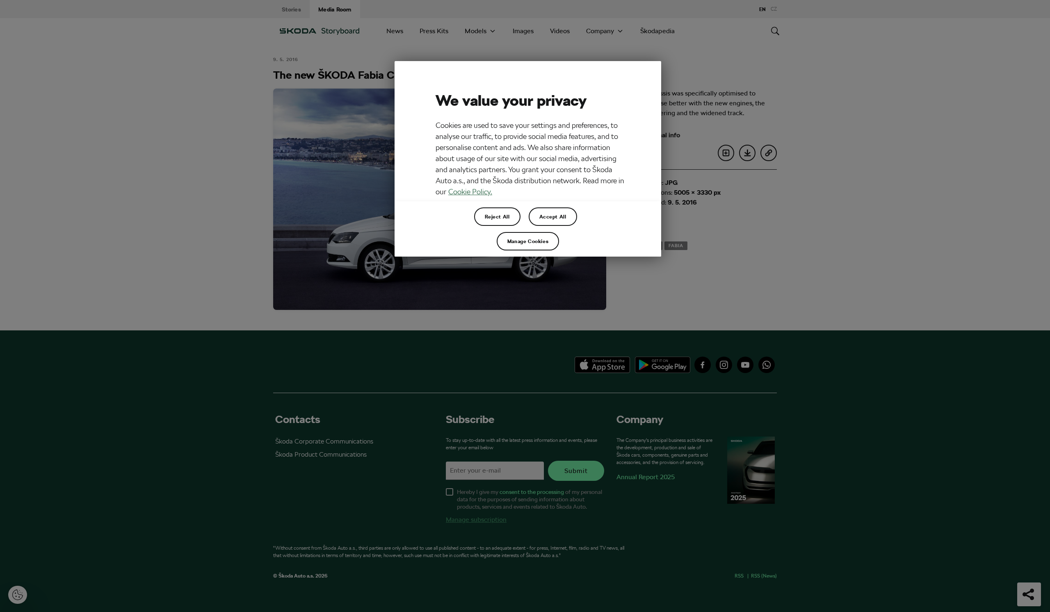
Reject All (497, 216)
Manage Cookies (527, 241)
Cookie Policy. (470, 191)
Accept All (552, 216)
